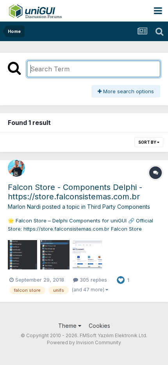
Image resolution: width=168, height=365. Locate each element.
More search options (128, 91)
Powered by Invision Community (84, 342)
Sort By (147, 142)
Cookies (99, 325)
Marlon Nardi (24, 206)
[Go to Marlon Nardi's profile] (16, 168)
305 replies (92, 279)
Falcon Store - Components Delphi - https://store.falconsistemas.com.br (75, 191)
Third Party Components (118, 206)
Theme (68, 325)
